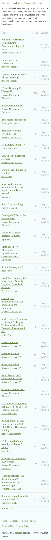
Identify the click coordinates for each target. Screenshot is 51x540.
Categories (14, 521)
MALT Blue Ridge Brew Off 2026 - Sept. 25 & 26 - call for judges (14, 406)
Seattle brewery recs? (12, 267)
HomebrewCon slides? (13, 144)
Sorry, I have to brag (12, 204)
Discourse (17, 533)
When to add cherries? (13, 389)
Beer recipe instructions (13, 119)
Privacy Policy (22, 526)
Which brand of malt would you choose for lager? (12, 444)
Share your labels (10, 364)
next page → (7, 508)
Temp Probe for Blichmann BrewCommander (10, 249)
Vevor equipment (10, 353)
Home (4, 521)
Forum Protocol (29, 521)
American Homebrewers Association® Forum (21, 3)
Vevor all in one (9, 342)
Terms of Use (8, 526)
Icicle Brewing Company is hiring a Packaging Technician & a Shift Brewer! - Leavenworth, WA (14, 325)
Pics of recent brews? (12, 105)
